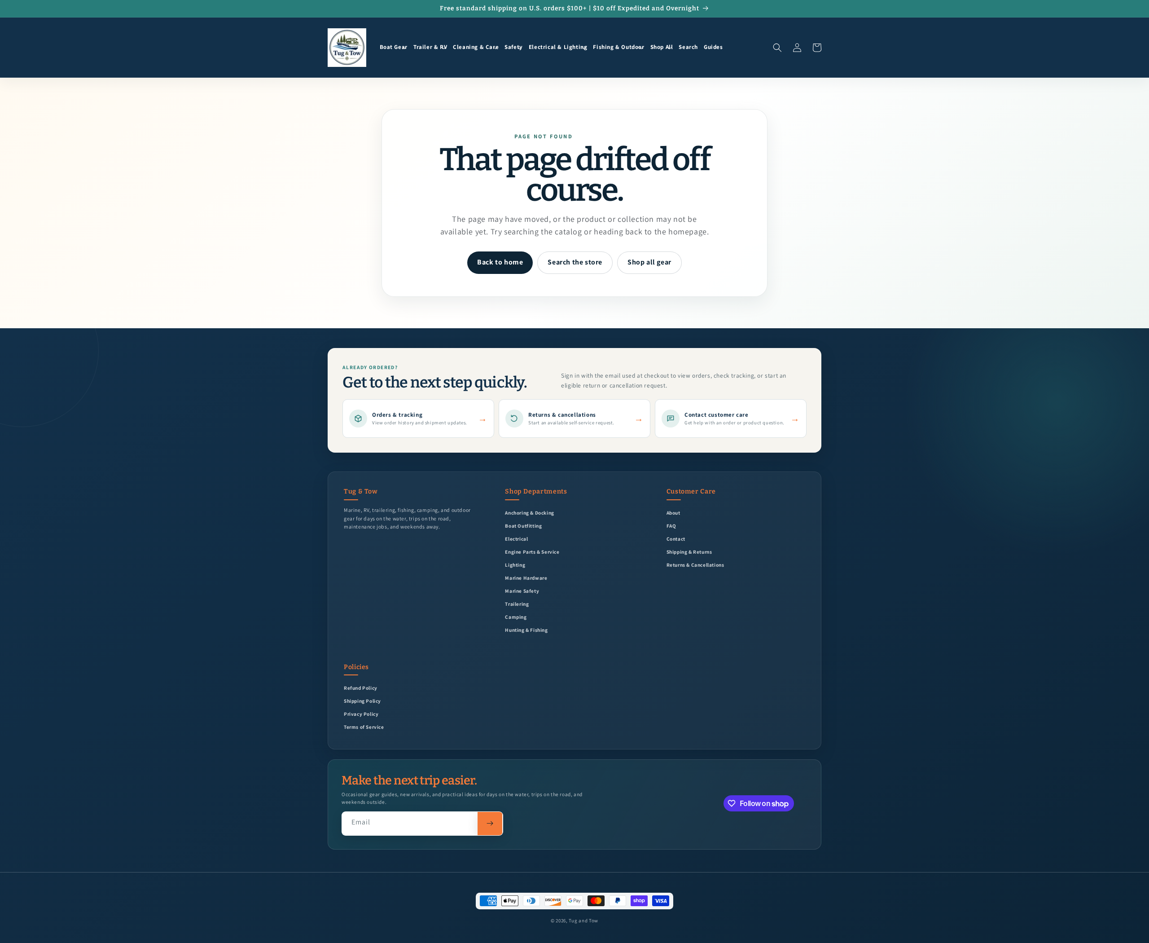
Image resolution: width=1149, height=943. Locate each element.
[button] (393, 48)
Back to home (500, 262)
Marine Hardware (526, 577)
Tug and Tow (583, 920)
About (673, 512)
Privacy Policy (361, 713)
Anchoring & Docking (529, 512)
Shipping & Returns (689, 551)
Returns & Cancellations (695, 564)
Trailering (517, 603)
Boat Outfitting (523, 525)
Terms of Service (364, 726)
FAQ (671, 525)
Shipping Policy (362, 700)
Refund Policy (360, 687)
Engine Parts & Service (532, 551)
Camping (515, 616)
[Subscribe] (490, 823)
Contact (676, 538)
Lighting (515, 564)
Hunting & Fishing (526, 629)
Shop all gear (649, 262)
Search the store (575, 262)
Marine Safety (522, 590)
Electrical (516, 538)
